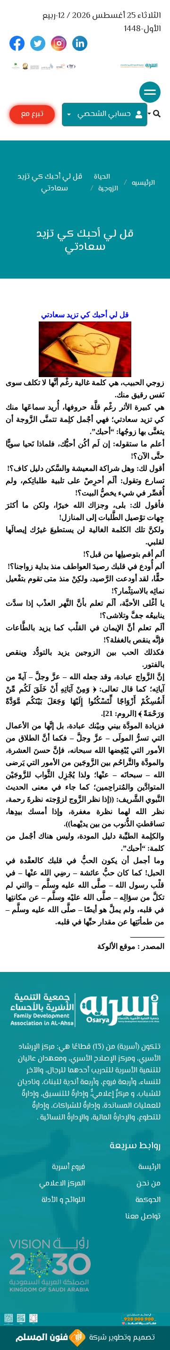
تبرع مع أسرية (32, 116)
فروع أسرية (68, 1167)
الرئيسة (149, 1167)
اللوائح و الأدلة (63, 1200)
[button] (154, 115)
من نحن (148, 1184)
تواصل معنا (143, 1217)
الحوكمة (148, 1200)
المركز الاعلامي (62, 1184)
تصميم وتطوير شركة (120, 1338)
